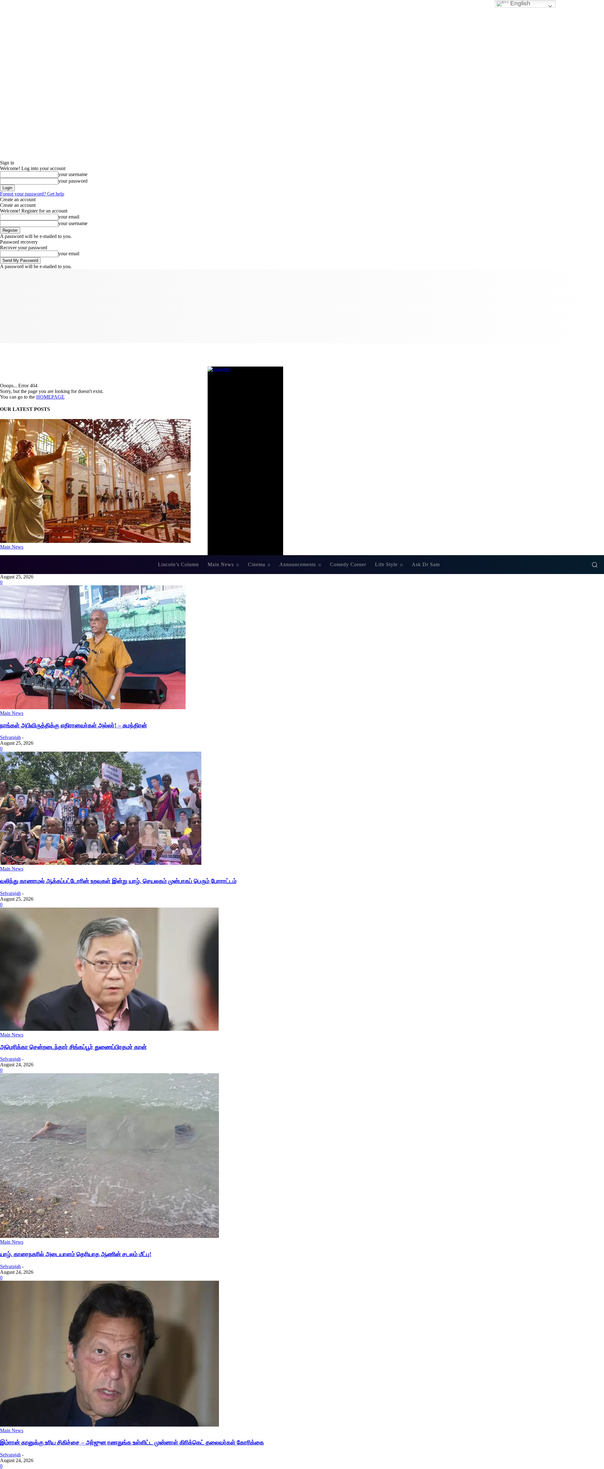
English (519, 3)
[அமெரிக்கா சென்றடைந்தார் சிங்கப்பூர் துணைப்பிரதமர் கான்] (109, 1029)
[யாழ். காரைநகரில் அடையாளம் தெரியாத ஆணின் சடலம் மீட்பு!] (109, 1236)
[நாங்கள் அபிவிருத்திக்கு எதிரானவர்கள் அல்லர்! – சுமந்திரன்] (93, 707)
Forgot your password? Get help (32, 193)
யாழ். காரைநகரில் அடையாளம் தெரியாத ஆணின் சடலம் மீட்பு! (75, 1254)
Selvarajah (10, 737)
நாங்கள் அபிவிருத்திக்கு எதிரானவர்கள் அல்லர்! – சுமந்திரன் (73, 725)
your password (72, 181)
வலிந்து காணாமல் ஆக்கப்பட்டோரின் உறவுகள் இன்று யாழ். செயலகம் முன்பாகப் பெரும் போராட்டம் (118, 881)
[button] (594, 564)
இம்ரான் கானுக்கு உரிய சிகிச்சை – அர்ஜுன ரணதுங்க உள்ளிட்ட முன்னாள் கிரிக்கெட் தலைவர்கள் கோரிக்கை (132, 1442)
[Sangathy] (302, 461)
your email (68, 216)
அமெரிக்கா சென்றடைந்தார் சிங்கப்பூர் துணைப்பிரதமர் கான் (73, 1047)
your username (72, 174)
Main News (11, 713)
